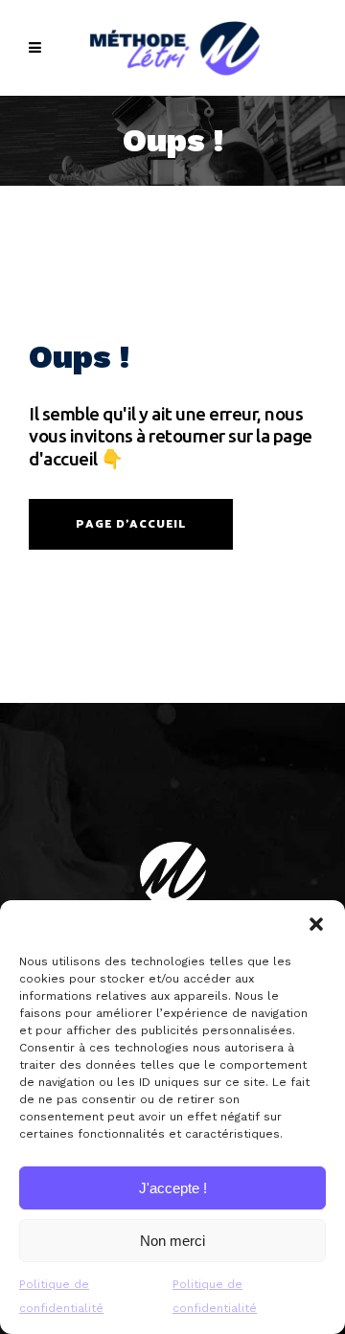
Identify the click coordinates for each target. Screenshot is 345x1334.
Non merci (172, 1240)
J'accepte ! (173, 1188)
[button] (316, 924)
